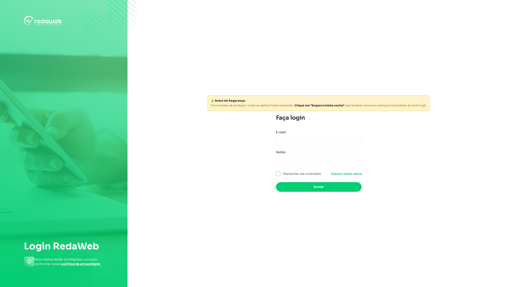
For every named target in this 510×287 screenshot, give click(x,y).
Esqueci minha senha (346, 173)
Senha (280, 152)
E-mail (281, 132)
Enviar (319, 187)
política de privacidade (80, 264)
